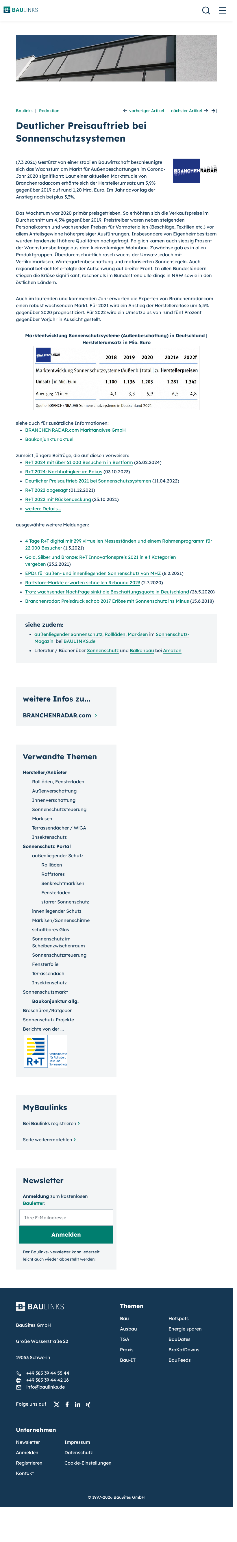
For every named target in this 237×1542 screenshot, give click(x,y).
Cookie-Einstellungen (88, 1463)
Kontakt (25, 1473)
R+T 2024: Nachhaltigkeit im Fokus (63, 471)
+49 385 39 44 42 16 (47, 1380)
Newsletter (28, 1442)
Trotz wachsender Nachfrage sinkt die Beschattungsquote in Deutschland (107, 592)
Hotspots (179, 1318)
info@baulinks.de (45, 1387)
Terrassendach (48, 973)
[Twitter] (58, 1404)
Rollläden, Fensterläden (58, 781)
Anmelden (27, 1452)
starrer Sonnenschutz (65, 902)
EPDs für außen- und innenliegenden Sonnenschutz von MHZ (93, 573)
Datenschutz (78, 1452)
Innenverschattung (53, 800)
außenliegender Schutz (58, 855)
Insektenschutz (49, 837)
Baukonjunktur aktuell (50, 439)
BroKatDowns (184, 1349)
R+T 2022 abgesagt (46, 490)
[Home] (64, 1310)
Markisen (138, 634)
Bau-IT (128, 1360)
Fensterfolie (45, 964)
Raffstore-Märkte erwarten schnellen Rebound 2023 (82, 582)
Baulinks (24, 110)
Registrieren (29, 1463)
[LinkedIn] (79, 1404)
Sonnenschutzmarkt (45, 992)
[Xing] (89, 1404)
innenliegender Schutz (57, 911)
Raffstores (53, 874)
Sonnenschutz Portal (47, 846)
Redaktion (49, 110)
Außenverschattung (54, 791)
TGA (124, 1339)
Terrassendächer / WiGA (59, 828)
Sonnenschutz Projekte (48, 1020)
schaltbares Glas (50, 929)
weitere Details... (43, 508)
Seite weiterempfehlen (47, 1139)
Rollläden (115, 634)
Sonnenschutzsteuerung (59, 809)
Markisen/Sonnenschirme (61, 920)
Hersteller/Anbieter (45, 772)
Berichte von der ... (43, 1029)
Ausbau (128, 1329)
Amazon (172, 650)
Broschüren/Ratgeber (47, 1010)
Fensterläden (56, 892)
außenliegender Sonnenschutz (68, 634)
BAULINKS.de (79, 641)
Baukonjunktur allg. (55, 1001)
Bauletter (33, 1203)
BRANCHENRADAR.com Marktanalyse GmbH (75, 430)
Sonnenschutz (103, 650)
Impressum (77, 1442)
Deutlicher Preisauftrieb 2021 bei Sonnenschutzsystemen (88, 481)
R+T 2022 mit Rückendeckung (58, 499)
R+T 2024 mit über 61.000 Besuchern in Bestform (79, 462)
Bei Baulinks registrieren (49, 1123)
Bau (124, 1318)
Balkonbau (142, 650)
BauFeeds (180, 1360)
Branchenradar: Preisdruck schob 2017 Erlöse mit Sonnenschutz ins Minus (107, 601)
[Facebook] (69, 1404)
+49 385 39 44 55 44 (47, 1373)
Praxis (127, 1349)
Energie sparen (185, 1329)
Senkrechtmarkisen (62, 883)
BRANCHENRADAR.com (58, 715)
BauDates (179, 1339)
